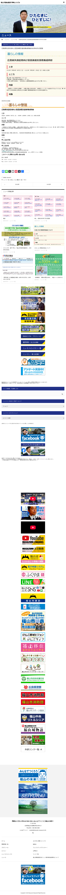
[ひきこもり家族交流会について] (48, 235)
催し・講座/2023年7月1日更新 (42, 218)
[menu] (63, 2)
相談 (4, 218)
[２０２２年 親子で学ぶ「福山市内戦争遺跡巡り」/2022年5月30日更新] (17, 235)
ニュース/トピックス (7, 854)
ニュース (4, 857)
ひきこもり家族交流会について (42, 248)
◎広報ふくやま (18, 44)
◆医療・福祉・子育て (27, 44)
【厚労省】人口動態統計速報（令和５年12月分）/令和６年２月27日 (17, 278)
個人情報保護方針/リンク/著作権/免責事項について (46, 857)
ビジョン (4, 850)
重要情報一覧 (5, 844)
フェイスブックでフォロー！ (40, 847)
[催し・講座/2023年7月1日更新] (48, 205)
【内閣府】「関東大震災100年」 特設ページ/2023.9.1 (49, 277)
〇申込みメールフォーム (7, 151)
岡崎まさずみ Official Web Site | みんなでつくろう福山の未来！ (33, 821)
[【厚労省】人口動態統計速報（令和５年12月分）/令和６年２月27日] (17, 264)
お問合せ (35, 850)
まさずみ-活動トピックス (39, 841)
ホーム (3, 841)
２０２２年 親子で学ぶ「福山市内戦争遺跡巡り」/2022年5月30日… (17, 248)
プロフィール (5, 847)
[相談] (17, 205)
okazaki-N (9, 177)
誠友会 (34, 844)
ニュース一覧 (12, 44)
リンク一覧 (36, 854)
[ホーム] (2, 39)
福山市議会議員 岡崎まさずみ (10, 2)
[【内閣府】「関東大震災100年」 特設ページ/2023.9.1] (48, 264)
